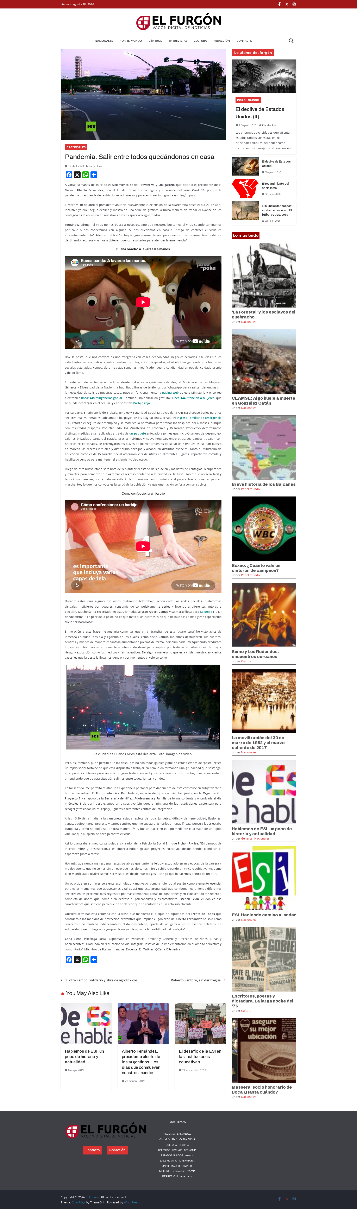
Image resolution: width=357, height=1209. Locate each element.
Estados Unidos (172, 1155)
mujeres (165, 1171)
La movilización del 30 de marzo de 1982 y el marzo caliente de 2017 (258, 742)
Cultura (200, 41)
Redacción (221, 41)
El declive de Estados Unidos (276, 163)
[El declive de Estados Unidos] (245, 167)
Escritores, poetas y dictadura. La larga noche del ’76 (262, 1001)
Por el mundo (131, 41)
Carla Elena (95, 166)
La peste (206, 612)
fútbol (189, 1155)
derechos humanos (170, 1150)
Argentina (168, 1139)
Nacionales (104, 41)
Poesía (191, 1171)
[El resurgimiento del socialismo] (245, 189)
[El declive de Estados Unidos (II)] (264, 76)
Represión (170, 1176)
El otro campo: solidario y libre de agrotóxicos (102, 980)
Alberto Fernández (177, 1133)
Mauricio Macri (182, 1166)
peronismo (179, 1171)
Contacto (244, 41)
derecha (184, 1144)
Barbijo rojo (141, 403)
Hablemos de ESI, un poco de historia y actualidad (84, 1056)
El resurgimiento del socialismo (275, 186)
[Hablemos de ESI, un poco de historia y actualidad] (86, 1006)
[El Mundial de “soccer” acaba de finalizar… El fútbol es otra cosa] (245, 213)
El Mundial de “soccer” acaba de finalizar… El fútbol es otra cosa (277, 210)
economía (190, 1150)
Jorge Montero (168, 1160)
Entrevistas (178, 41)
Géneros (155, 41)
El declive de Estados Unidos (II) (260, 113)
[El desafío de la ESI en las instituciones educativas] (200, 1006)
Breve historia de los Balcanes (264, 484)
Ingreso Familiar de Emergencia (199, 418)
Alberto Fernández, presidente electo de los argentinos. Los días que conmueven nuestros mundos (141, 1062)
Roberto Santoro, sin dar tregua (196, 980)
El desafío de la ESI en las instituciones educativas (200, 1056)
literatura (186, 1160)
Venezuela (186, 1176)
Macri (165, 1165)
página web (170, 392)
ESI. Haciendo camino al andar (264, 915)
